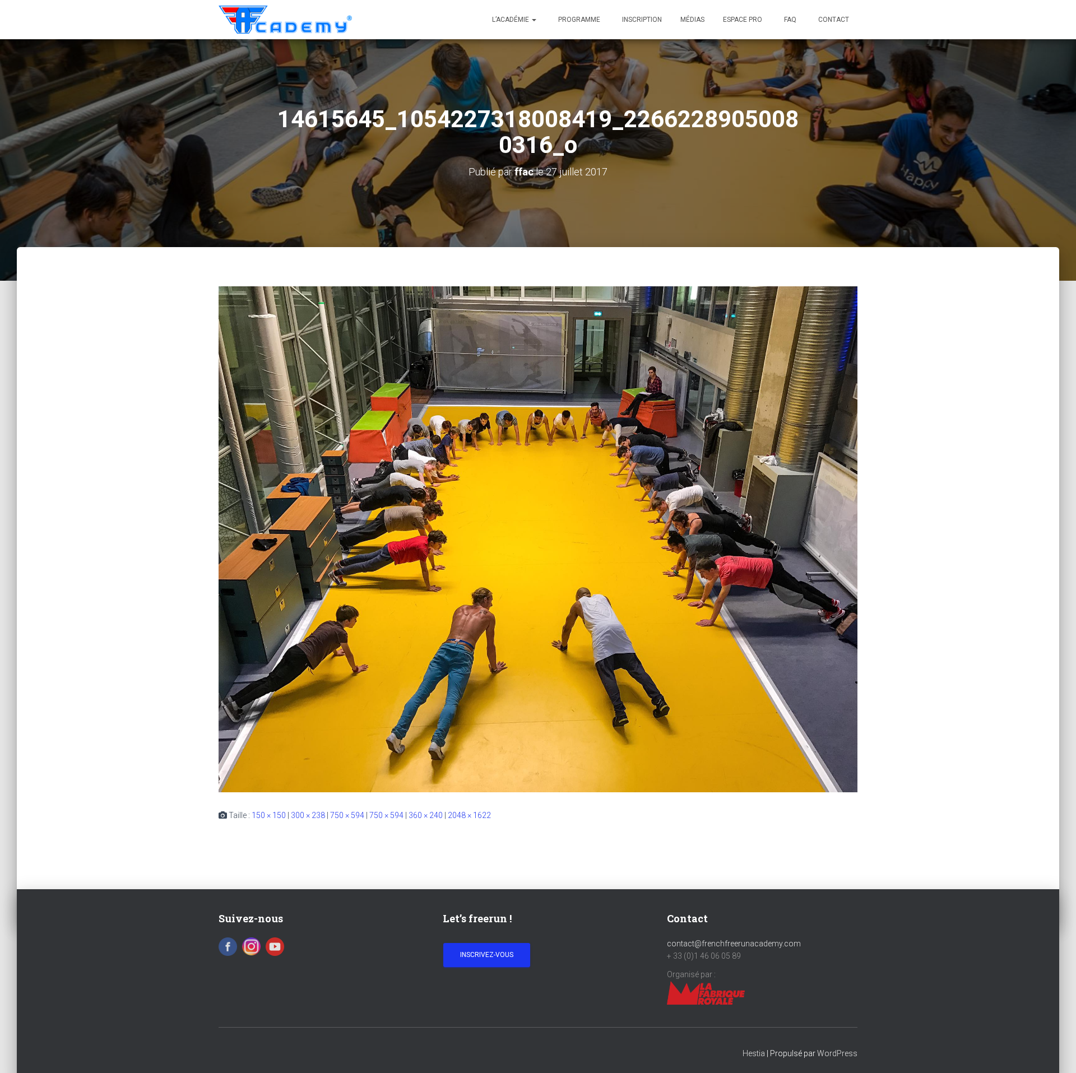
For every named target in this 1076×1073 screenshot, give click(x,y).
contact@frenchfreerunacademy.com (734, 943)
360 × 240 (426, 815)
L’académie (511, 20)
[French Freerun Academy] (285, 20)
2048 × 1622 (469, 815)
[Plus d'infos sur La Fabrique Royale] (706, 992)
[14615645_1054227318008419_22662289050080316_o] (538, 539)
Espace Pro (742, 20)
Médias (692, 20)
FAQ (789, 20)
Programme (578, 20)
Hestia (754, 1053)
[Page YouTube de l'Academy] (275, 945)
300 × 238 (308, 815)
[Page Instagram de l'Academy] (251, 945)
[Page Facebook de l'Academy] (228, 945)
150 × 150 (269, 815)
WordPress (837, 1053)
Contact (833, 20)
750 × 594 (347, 815)
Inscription (641, 20)
